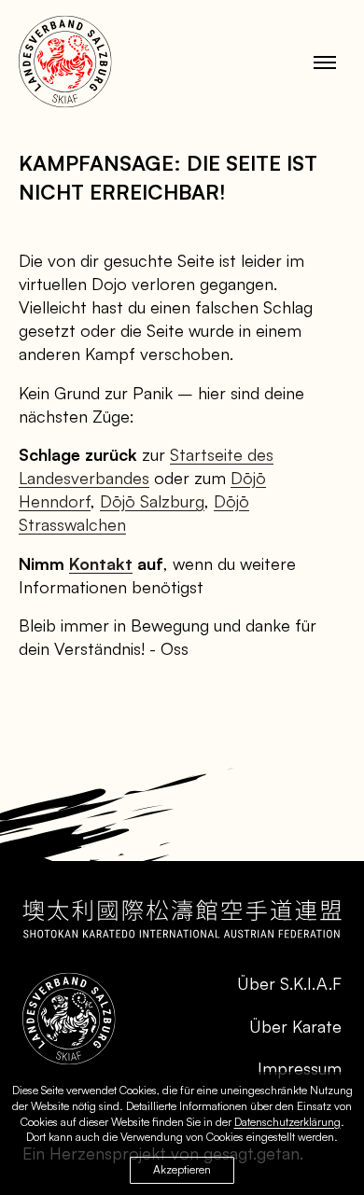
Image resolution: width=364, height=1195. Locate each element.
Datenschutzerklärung (287, 1122)
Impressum (300, 1068)
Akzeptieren (182, 1169)
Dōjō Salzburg (152, 501)
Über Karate (295, 1026)
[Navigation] (324, 61)
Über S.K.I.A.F (289, 983)
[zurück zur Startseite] (65, 61)
